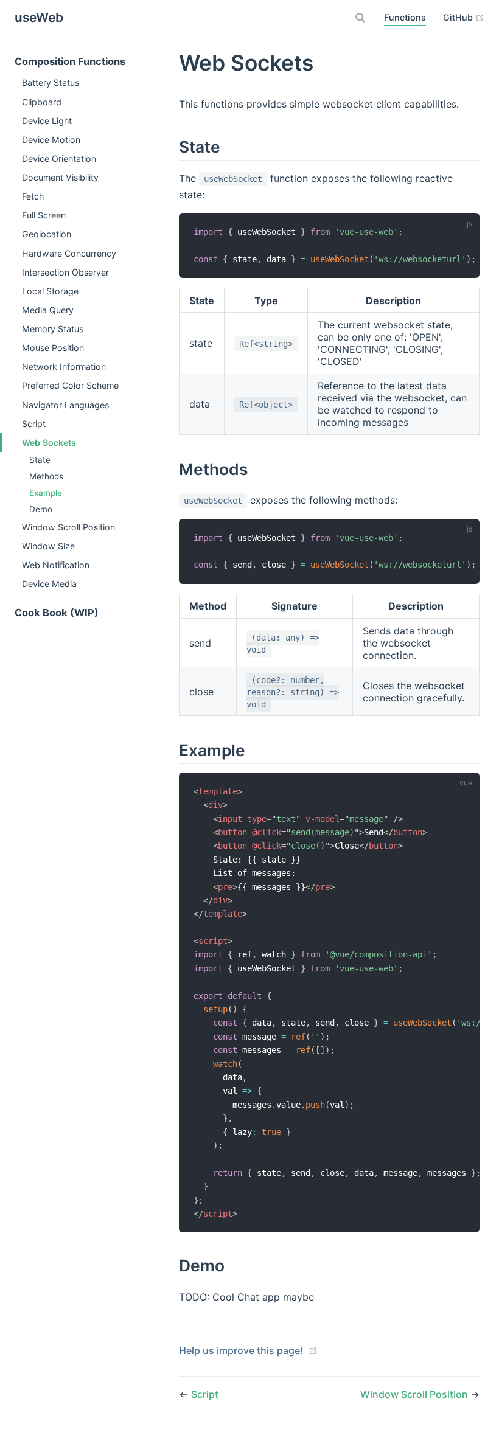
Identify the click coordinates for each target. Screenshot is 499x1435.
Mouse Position (53, 347)
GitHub (459, 17)
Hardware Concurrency (69, 253)
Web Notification (55, 565)
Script (34, 424)
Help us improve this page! (241, 1350)
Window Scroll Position (68, 527)
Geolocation (46, 234)
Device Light (47, 121)
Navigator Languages (65, 405)
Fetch (33, 196)
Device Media (49, 584)
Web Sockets (49, 442)
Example (45, 493)
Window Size (48, 546)
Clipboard (41, 102)
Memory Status (52, 329)
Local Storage (50, 291)
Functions (405, 17)
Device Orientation (59, 158)
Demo (40, 509)
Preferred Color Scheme (70, 385)
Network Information (64, 366)
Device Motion (51, 139)
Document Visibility (60, 177)
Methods (46, 476)
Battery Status (50, 82)
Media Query (48, 310)
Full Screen (44, 215)
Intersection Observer (65, 272)
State (40, 460)
